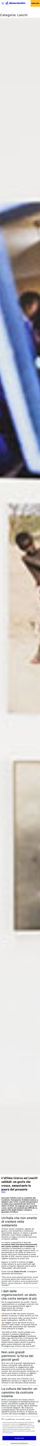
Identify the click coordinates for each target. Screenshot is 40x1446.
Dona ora (35, 3)
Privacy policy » (9, 1432)
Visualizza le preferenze (19, 1443)
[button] (39, 1421)
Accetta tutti (19, 1438)
